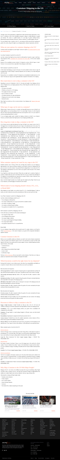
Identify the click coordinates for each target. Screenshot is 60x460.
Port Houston (4, 341)
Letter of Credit (42, 424)
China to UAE (13, 432)
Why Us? (38, 2)
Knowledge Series (52, 424)
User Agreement (47, 458)
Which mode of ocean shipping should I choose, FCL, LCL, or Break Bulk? (52, 53)
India (21, 427)
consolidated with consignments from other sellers (20, 58)
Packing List (41, 428)
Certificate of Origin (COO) (43, 425)
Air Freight (3, 429)
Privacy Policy (52, 458)
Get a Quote (3, 421)
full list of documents (9, 255)
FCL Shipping (4, 428)
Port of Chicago (4, 329)
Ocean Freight (4, 425)
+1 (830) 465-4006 (37, 445)
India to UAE (13, 425)
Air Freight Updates (52, 432)
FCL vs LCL (3, 436)
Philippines (22, 433)
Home (1, 31)
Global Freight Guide (52, 425)
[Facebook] (2, 450)
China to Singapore (14, 433)
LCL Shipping (3, 427)
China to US (13, 424)
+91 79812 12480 (34, 453)
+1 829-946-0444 (38, 450)
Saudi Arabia (22, 432)
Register (53, 2)
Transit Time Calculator (5, 424)
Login (49, 2)
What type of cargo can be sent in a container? (52, 43)
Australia (22, 425)
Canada (22, 424)
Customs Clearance (4, 435)
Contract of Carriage (43, 429)
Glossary (51, 427)
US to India (13, 429)
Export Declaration (42, 433)
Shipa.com (32, 458)
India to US (13, 421)
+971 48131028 (34, 452)
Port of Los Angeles (5, 352)
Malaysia (32, 421)
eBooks (51, 428)
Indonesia (22, 429)
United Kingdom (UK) (24, 428)
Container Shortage (52, 435)
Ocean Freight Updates (53, 433)
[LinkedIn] (4, 450)
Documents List (51, 421)
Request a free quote (36, 101)
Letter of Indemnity (42, 432)
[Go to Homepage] (8, 2)
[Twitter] (6, 450)
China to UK (13, 428)
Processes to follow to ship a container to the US (52, 61)
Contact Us (48, 445)
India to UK (13, 427)
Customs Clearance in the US (49, 55)
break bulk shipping (7, 231)
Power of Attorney (42, 427)
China (22, 421)
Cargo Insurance (4, 433)
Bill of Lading (41, 421)
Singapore (32, 425)
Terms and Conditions (41, 458)
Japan (22, 431)
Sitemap (36, 458)
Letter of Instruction (42, 431)
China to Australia (14, 431)
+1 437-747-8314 (35, 448)
